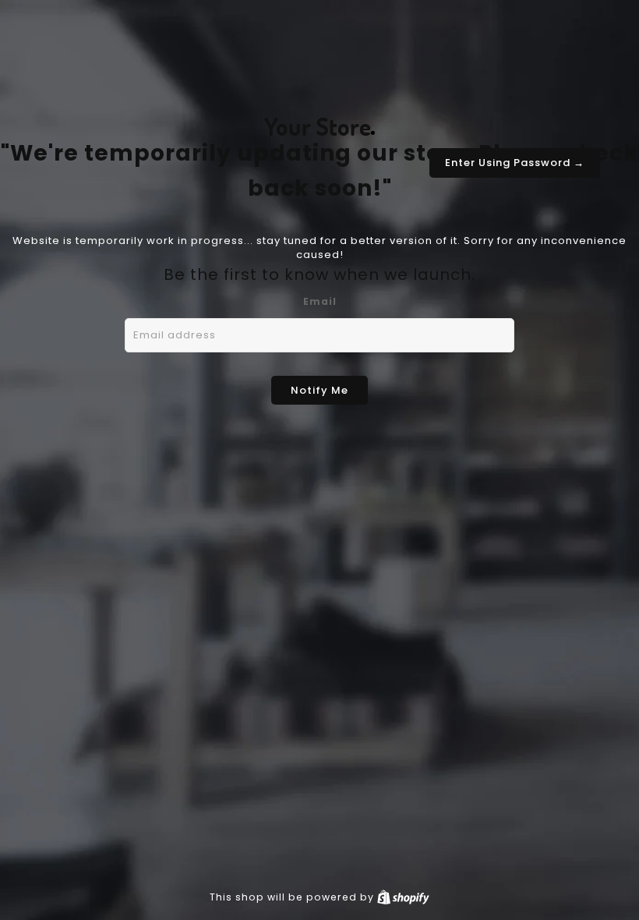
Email (320, 301)
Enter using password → (514, 162)
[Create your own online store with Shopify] (403, 897)
